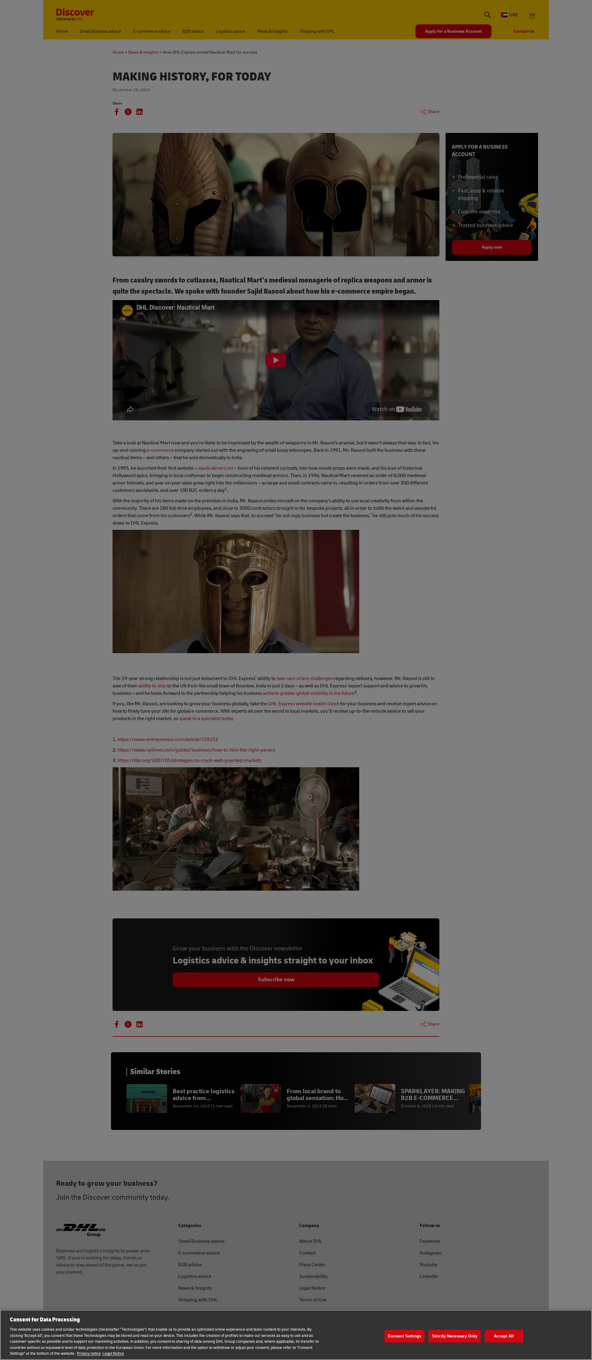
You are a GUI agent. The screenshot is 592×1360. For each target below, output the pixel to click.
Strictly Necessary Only (454, 1336)
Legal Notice (113, 1353)
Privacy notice (89, 1353)
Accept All (504, 1336)
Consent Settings (404, 1336)
